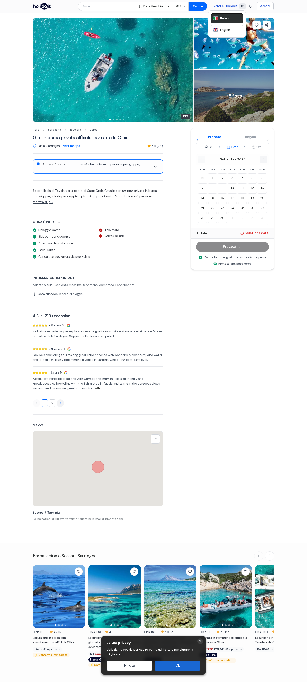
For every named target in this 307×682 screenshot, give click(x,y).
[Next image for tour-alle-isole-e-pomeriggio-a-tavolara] (79, 596)
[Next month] (263, 159)
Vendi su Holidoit (225, 6)
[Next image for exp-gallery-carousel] (188, 69)
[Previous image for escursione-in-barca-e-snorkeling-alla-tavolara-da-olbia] (260, 596)
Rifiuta (129, 665)
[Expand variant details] (155, 166)
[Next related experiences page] (269, 556)
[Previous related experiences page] (258, 556)
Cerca (198, 6)
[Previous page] (36, 403)
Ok (177, 665)
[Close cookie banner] (200, 641)
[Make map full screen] (155, 439)
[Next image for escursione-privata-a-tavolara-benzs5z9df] (246, 596)
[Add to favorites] (256, 25)
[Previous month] (201, 159)
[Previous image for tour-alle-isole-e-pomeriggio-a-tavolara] (38, 596)
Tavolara (75, 129)
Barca (94, 129)
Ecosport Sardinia (46, 512)
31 (202, 178)
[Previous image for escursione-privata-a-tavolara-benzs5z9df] (204, 596)
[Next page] (60, 403)
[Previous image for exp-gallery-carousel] (38, 69)
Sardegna (54, 129)
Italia (36, 129)
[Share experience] (267, 25)
